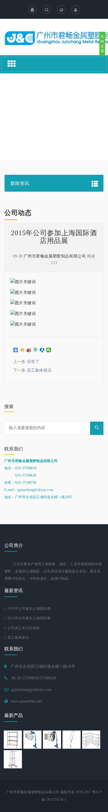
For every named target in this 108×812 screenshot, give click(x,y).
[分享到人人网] (42, 350)
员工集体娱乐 (39, 370)
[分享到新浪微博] (28, 350)
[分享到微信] (48, 350)
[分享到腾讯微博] (35, 350)
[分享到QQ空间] (22, 350)
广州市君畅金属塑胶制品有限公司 (55, 256)
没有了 (33, 361)
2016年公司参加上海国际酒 (27, 609)
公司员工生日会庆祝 (22, 628)
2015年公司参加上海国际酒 (27, 618)
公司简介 (13, 545)
